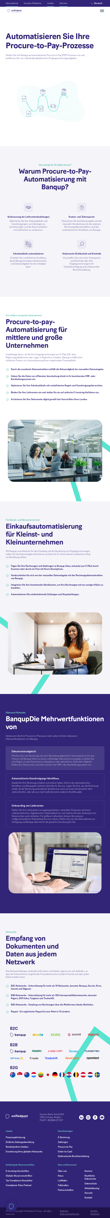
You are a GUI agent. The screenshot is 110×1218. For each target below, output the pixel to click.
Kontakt (88, 1198)
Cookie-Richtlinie (95, 1212)
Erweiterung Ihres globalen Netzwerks (24, 1152)
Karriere (88, 1171)
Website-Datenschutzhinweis (69, 1212)
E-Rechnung (64, 1137)
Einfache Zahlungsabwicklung (20, 1142)
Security (89, 1193)
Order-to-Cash (65, 1152)
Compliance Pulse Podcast (18, 1185)
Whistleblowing (92, 1188)
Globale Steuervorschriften (19, 1176)
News (60, 1176)
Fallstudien (63, 1185)
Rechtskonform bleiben (17, 1147)
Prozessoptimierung (15, 1137)
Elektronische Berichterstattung (73, 1156)
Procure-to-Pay (65, 1147)
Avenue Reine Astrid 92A (52, 1114)
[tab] (55, 758)
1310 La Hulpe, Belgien (50, 1117)
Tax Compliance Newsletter (19, 1180)
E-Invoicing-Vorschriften (17, 1171)
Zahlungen (63, 1142)
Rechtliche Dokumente (90, 1177)
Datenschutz (91, 1183)
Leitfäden (62, 1180)
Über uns (62, 1171)
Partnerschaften (65, 1190)
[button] (98, 3)
